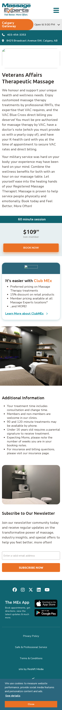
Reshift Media (35, 669)
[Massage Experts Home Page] (16, 10)
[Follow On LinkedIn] (39, 590)
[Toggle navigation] (56, 9)
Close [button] (31, 704)
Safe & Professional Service (31, 647)
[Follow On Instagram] (23, 590)
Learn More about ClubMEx (24, 313)
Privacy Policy (31, 636)
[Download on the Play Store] (46, 612)
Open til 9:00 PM (45, 24)
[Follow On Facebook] (15, 590)
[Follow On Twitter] (31, 590)
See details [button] (12, 696)
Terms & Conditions (31, 658)
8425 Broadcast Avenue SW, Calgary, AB (32, 40)
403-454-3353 (16, 34)
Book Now (31, 248)
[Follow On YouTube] (47, 590)
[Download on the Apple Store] (46, 604)
